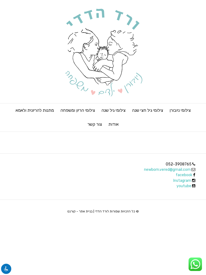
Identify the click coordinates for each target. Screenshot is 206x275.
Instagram (182, 180)
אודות (113, 124)
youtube (184, 186)
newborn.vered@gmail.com (167, 169)
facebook (184, 175)
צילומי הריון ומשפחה (77, 110)
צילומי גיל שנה (113, 110)
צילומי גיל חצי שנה (147, 110)
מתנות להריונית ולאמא (35, 110)
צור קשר (94, 124)
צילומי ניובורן (180, 110)
